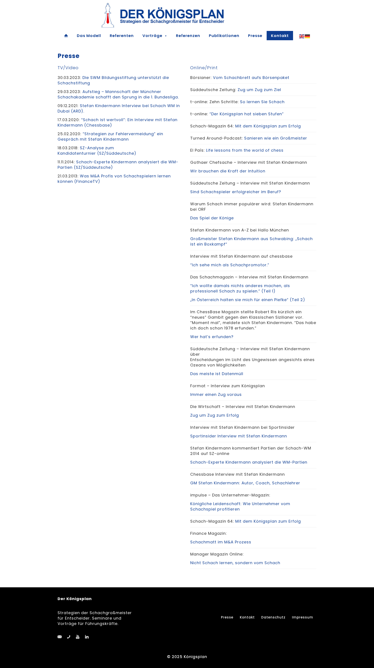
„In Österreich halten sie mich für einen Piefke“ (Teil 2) (247, 299)
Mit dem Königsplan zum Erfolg (268, 126)
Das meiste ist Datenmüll (216, 373)
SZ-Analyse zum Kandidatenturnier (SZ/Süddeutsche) (97, 150)
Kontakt (247, 617)
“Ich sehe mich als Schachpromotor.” (229, 265)
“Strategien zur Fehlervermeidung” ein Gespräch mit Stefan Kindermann (110, 136)
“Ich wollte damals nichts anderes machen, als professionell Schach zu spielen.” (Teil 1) (240, 288)
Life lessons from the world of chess (245, 150)
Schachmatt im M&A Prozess (220, 542)
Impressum (302, 617)
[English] (302, 36)
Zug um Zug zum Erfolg (214, 415)
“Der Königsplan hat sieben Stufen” (247, 114)
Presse (227, 617)
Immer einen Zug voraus (216, 394)
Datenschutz (273, 617)
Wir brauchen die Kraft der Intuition (227, 171)
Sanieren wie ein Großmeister (275, 138)
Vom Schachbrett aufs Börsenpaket (251, 77)
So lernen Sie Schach (262, 101)
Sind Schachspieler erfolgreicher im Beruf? (235, 191)
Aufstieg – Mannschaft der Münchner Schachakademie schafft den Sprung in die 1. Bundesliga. (118, 94)
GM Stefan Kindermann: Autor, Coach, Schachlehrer (245, 483)
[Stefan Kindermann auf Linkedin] (87, 637)
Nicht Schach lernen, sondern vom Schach (235, 562)
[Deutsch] (307, 36)
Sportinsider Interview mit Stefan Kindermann (238, 436)
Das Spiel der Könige (212, 218)
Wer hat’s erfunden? (212, 336)
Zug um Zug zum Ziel (260, 89)
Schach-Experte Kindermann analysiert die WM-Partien (248, 462)
